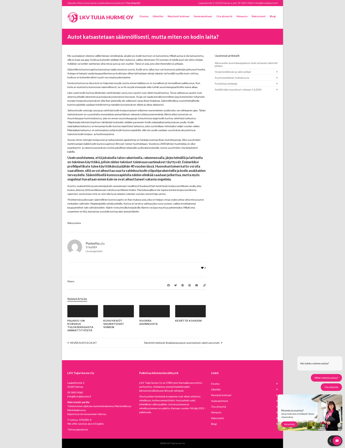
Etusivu (215, 383)
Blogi (214, 423)
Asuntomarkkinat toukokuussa (232, 77)
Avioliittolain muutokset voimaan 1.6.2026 (238, 89)
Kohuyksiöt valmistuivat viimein (113, 324)
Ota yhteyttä (218, 406)
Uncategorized (94, 251)
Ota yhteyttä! (133, 3)
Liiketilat (216, 389)
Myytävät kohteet (221, 395)
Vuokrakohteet (219, 400)
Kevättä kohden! (188, 320)
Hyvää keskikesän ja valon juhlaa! (233, 71)
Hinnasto (216, 412)
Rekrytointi (217, 418)
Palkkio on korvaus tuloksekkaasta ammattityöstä (80, 325)
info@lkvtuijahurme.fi (79, 396)
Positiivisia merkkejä (226, 83)
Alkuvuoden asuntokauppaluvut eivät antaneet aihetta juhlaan (245, 64)
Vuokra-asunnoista (148, 322)
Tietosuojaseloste (77, 429)
